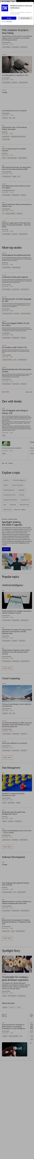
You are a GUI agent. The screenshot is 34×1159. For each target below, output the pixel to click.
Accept (9, 18)
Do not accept (25, 18)
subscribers (9, 21)
